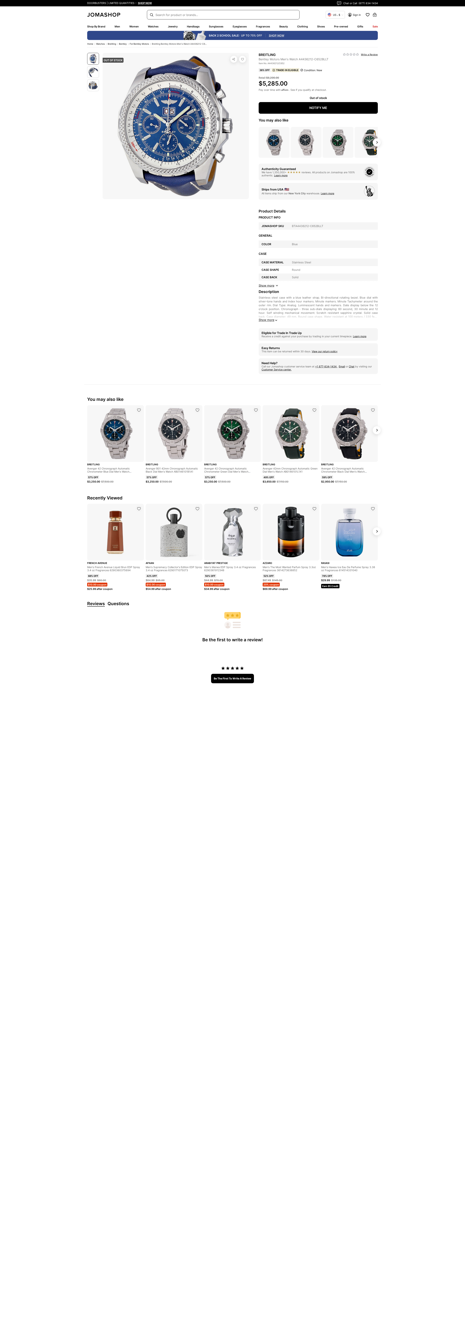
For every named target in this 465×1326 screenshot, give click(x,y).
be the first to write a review (232, 678)
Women (134, 26)
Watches (153, 26)
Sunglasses (216, 26)
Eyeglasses (240, 26)
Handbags (193, 26)
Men (117, 26)
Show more (266, 320)
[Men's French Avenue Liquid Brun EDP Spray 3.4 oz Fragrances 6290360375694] (139, 508)
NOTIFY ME (318, 108)
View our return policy (324, 351)
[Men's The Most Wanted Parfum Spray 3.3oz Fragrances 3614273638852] (314, 508)
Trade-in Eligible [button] (287, 70)
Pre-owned (341, 26)
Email (342, 366)
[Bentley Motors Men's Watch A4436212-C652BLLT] (242, 59)
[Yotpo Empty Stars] (351, 54)
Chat (351, 366)
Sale (375, 26)
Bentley (123, 43)
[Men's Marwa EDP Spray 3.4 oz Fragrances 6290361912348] (255, 508)
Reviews (96, 603)
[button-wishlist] (367, 15)
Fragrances (263, 26)
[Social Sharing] (233, 59)
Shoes (321, 26)
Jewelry (173, 26)
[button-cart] (375, 15)
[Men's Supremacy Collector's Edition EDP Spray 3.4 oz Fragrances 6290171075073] (197, 508)
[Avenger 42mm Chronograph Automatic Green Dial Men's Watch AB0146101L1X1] (314, 410)
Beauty (283, 26)
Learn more (281, 175)
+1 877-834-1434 (326, 366)
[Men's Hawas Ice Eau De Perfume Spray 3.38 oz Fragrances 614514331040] (372, 508)
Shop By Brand (96, 26)
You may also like (273, 120)
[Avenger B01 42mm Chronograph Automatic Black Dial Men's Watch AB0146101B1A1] (197, 410)
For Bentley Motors (139, 43)
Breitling (112, 43)
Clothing (302, 26)
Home (90, 43)
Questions (118, 603)
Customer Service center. (277, 369)
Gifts (360, 26)
